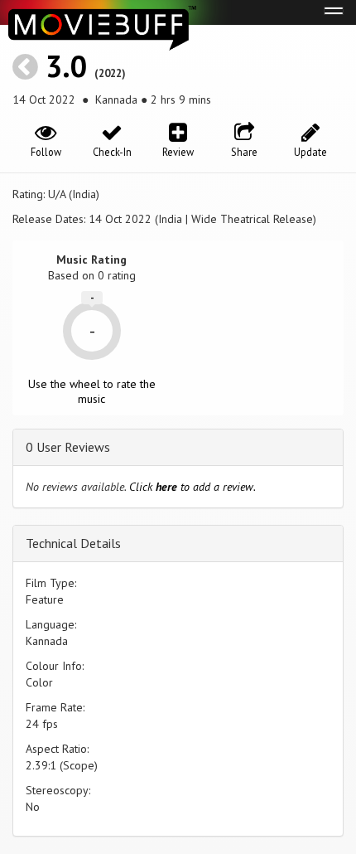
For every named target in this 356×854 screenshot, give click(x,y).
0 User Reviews (68, 447)
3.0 (66, 65)
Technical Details (73, 543)
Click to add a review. (192, 486)
